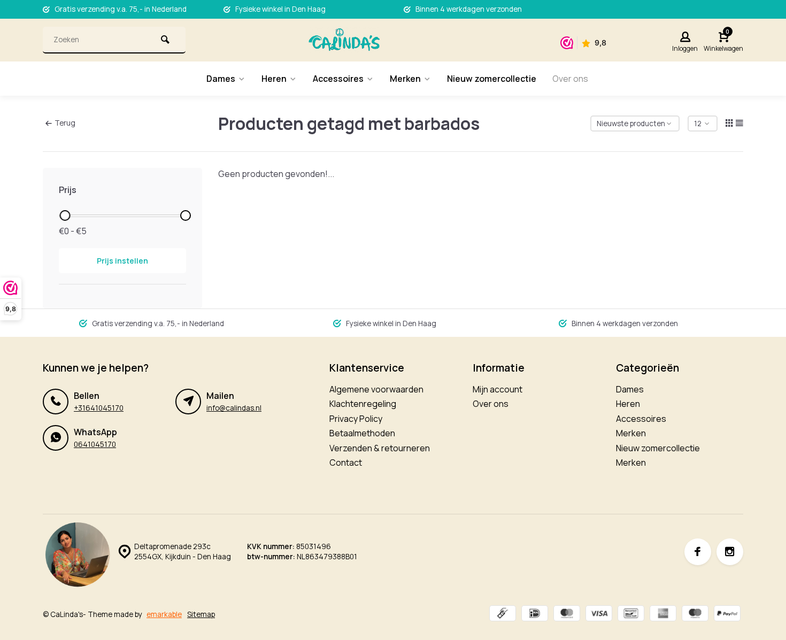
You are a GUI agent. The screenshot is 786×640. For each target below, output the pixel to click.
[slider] (64, 215)
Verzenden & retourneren (379, 448)
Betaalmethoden (362, 433)
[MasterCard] (566, 614)
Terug (65, 123)
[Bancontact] (631, 614)
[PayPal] (727, 614)
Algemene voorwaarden (376, 389)
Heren (274, 78)
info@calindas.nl (233, 408)
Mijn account (497, 389)
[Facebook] (697, 551)
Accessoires (338, 78)
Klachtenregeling (362, 404)
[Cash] (502, 614)
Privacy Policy (355, 419)
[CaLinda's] (344, 40)
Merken (405, 78)
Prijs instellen (122, 261)
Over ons (570, 78)
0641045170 (95, 444)
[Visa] (598, 614)
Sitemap (201, 614)
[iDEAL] (534, 614)
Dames (220, 78)
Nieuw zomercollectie (491, 78)
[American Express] (663, 614)
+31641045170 (99, 408)
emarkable (164, 614)
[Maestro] (695, 614)
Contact (345, 462)
